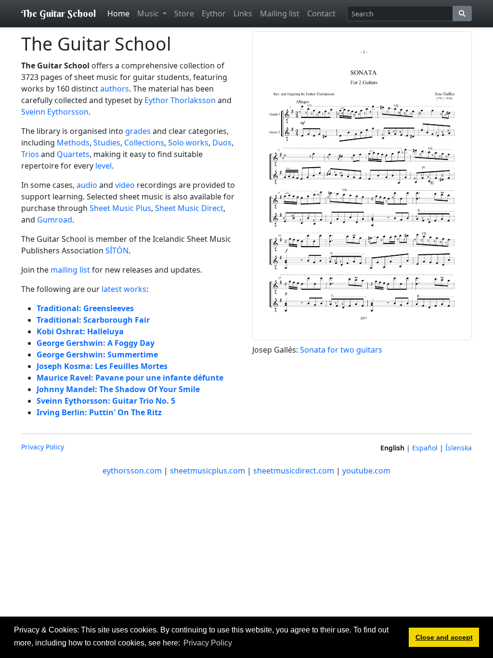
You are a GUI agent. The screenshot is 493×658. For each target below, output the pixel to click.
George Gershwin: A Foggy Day (96, 343)
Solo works (188, 142)
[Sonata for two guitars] (362, 185)
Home (118, 13)
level (103, 165)
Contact (321, 13)
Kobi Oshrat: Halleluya (80, 331)
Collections (144, 142)
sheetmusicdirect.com (293, 470)
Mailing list (279, 13)
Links (243, 13)
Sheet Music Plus (120, 208)
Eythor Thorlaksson (180, 100)
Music (149, 13)
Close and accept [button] (444, 637)
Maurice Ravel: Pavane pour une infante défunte (130, 377)
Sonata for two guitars (341, 349)
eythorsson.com (132, 470)
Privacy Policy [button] (207, 643)
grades (138, 131)
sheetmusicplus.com (207, 470)
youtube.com (366, 470)
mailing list (70, 269)
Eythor (214, 13)
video (125, 185)
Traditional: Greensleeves (85, 308)
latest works (124, 289)
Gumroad (54, 219)
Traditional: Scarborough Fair (93, 320)
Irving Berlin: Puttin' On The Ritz (99, 412)
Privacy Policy (42, 446)
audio (87, 185)
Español (425, 447)
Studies (106, 142)
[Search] (462, 13)
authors (114, 88)
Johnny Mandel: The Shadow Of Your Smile (118, 389)
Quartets (73, 154)
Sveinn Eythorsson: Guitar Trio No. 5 (106, 400)
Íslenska (458, 447)
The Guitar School (58, 13)
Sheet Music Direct (189, 208)
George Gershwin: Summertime (97, 354)
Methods (73, 142)
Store (184, 13)
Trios (30, 154)
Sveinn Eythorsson (55, 111)
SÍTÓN (117, 250)
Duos (222, 142)
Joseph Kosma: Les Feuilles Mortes (102, 366)
